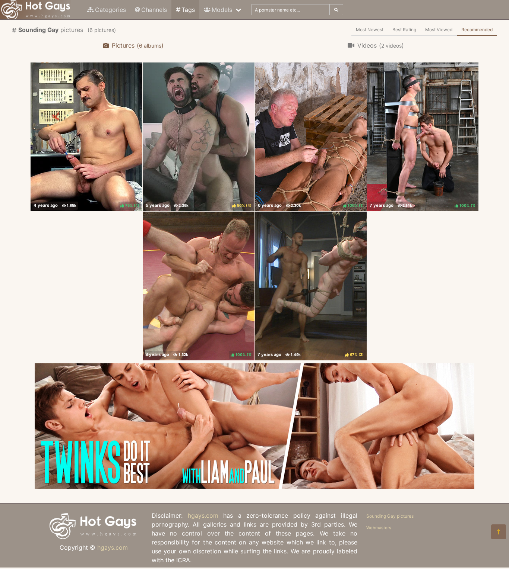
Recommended (477, 29)
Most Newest (369, 29)
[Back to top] (498, 531)
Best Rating (404, 29)
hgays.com (112, 547)
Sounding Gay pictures (390, 516)
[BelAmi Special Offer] (254, 486)
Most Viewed (438, 29)
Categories (110, 9)
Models (222, 9)
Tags (188, 9)
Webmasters (378, 527)
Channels (154, 9)
